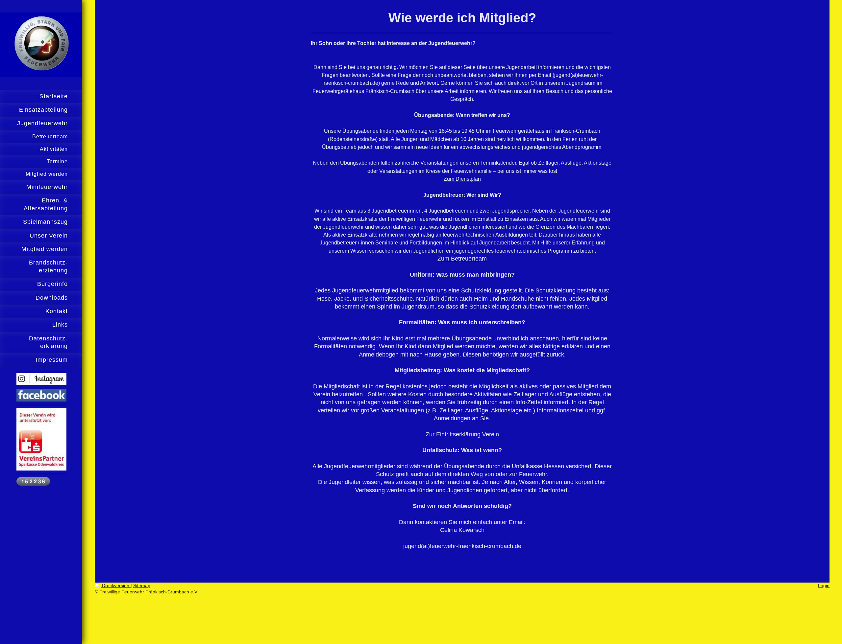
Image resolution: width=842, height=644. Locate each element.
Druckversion (116, 585)
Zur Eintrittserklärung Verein (462, 434)
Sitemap (141, 585)
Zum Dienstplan (462, 179)
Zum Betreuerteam (462, 258)
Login (824, 585)
